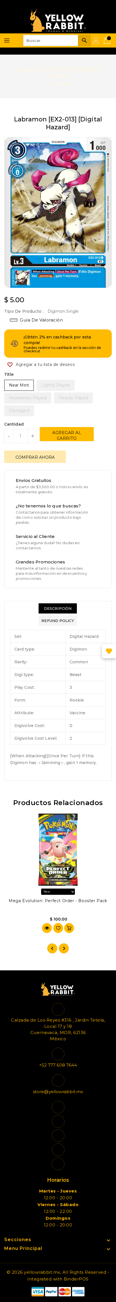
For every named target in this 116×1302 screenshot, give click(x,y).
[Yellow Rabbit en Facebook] (58, 1107)
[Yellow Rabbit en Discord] (58, 1149)
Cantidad (14, 424)
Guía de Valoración (41, 320)
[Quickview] (47, 928)
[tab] (58, 608)
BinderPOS (76, 1279)
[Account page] (96, 40)
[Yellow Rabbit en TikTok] (58, 1163)
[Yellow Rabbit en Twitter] (58, 1121)
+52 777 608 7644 (58, 1065)
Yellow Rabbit (57, 83)
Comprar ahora (35, 457)
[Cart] (107, 40)
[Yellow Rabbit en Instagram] (58, 1135)
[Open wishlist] (109, 651)
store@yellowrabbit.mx (58, 1091)
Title (9, 374)
